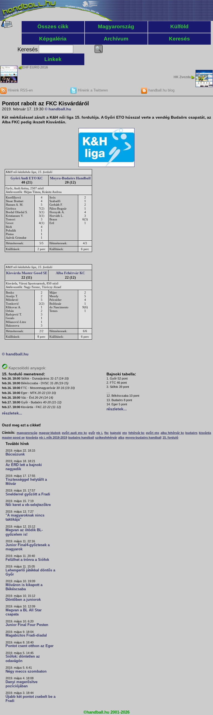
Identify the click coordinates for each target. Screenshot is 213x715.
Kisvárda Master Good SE (26, 273)
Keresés (179, 39)
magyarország (27, 432)
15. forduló (170, 437)
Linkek (53, 59)
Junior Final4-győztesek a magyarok (28, 547)
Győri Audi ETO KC (27, 178)
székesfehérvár (106, 437)
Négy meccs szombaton (26, 671)
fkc (106, 432)
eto (124, 432)
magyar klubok (50, 432)
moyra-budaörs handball (143, 437)
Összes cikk (53, 26)
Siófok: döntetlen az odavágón (23, 659)
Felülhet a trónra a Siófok (27, 560)
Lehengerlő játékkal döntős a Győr (30, 572)
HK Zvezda (182, 77)
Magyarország (116, 26)
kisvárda (32, 437)
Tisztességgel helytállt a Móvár (26, 482)
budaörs (191, 432)
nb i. (99, 432)
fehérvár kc (136, 432)
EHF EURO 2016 (35, 67)
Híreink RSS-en (20, 90)
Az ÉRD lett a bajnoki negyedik (24, 467)
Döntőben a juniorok (23, 600)
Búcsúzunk (15, 454)
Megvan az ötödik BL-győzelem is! (24, 532)
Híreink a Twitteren (92, 90)
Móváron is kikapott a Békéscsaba (24, 587)
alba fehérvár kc (172, 432)
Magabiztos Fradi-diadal (26, 635)
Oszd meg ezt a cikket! (21, 425)
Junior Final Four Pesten (27, 625)
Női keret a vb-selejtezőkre (28, 505)
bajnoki (115, 432)
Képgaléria (53, 39)
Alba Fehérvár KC (70, 273)
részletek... (12, 413)
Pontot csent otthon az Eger (30, 646)
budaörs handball (81, 437)
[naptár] (6, 26)
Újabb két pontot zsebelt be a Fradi (30, 699)
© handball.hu (58, 109)
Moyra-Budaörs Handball (70, 178)
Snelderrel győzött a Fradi (28, 494)
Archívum (116, 39)
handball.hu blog (160, 90)
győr (91, 432)
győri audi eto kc (74, 432)
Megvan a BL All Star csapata (24, 612)
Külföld (179, 26)
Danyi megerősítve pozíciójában (21, 684)
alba (121, 437)
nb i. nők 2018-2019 (53, 437)
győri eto (152, 432)
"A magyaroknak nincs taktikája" (25, 517)
